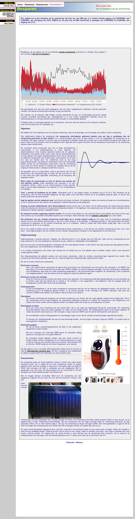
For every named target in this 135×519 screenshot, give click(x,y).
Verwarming (29, 4)
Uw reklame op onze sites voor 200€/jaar (8, 14)
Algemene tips (42, 4)
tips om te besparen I (41, 54)
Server (20, 4)
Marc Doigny (9, 23)
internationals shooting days (38, 351)
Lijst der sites (9, 5)
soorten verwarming (67, 52)
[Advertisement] (8, 66)
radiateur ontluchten (99, 216)
